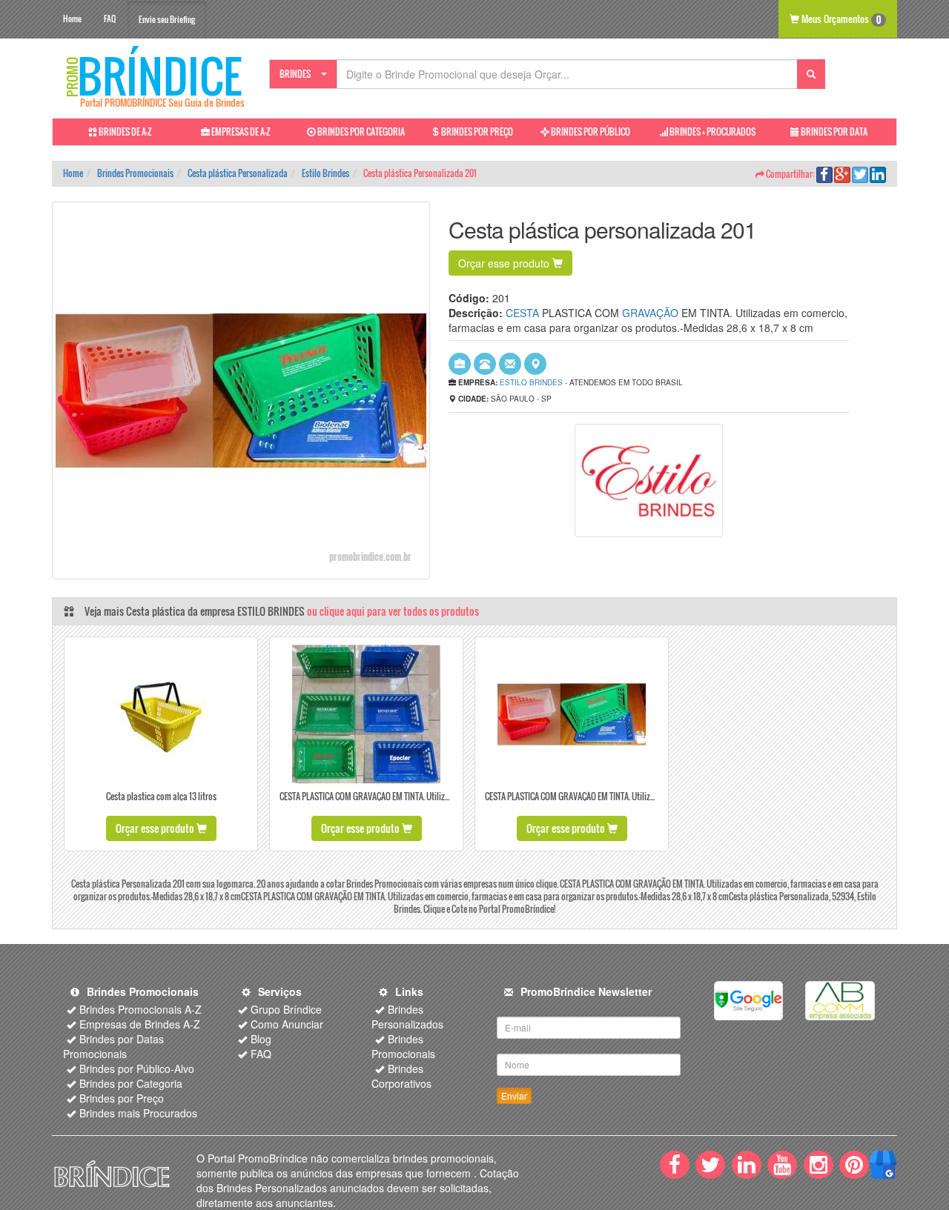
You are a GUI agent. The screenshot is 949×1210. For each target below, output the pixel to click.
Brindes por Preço (121, 1098)
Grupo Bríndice (286, 1009)
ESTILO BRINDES (531, 382)
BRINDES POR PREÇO (476, 131)
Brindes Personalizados (407, 1016)
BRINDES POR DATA (833, 131)
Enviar (514, 1095)
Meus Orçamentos (840, 18)
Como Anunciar (287, 1024)
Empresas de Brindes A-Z (139, 1024)
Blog (261, 1038)
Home (72, 18)
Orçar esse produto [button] (505, 263)
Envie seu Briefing (167, 19)
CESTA (522, 312)
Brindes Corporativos (401, 1076)
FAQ (110, 18)
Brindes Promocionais (403, 1046)
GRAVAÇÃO (650, 312)
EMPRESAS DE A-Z (240, 131)
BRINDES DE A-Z (124, 131)
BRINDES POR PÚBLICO (589, 131)
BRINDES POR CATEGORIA (360, 131)
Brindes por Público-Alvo (136, 1068)
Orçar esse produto (156, 828)
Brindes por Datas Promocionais (113, 1046)
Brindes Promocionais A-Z (140, 1009)
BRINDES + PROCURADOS (711, 131)
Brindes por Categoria (130, 1083)
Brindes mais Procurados (138, 1113)
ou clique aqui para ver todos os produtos (393, 611)
